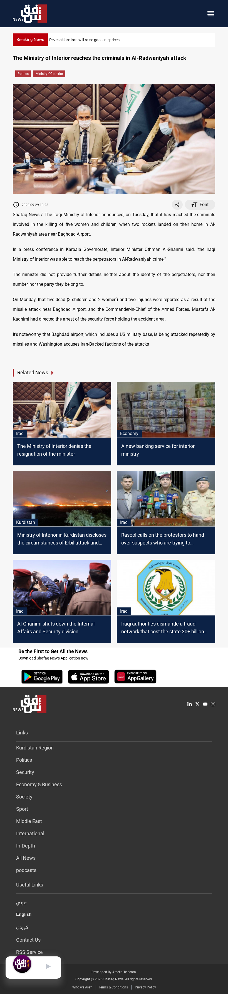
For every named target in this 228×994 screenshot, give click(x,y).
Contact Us (28, 940)
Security (25, 772)
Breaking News (30, 39)
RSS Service (29, 952)
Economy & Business (39, 784)
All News (26, 858)
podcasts (26, 870)
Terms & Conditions (113, 987)
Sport (22, 809)
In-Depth (25, 846)
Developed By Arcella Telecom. (114, 972)
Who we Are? (82, 987)
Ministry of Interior (49, 74)
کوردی (22, 927)
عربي (21, 903)
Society (24, 797)
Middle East (29, 821)
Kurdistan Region (35, 748)
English (23, 915)
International (30, 833)
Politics (23, 74)
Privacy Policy (145, 987)
